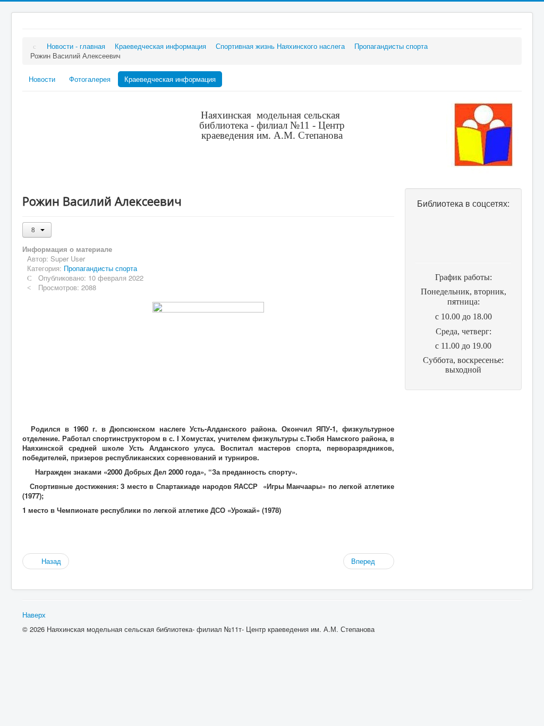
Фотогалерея (89, 79)
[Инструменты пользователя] (37, 230)
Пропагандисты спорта (100, 268)
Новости (42, 79)
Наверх (34, 615)
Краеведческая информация (170, 79)
